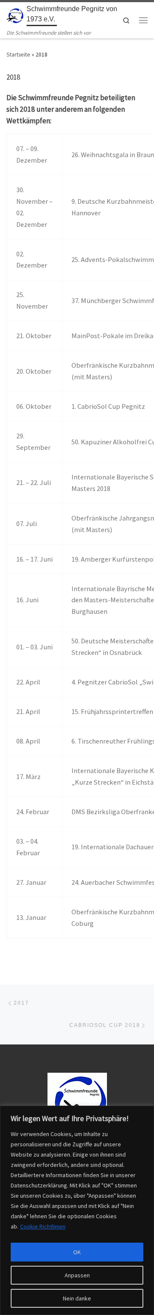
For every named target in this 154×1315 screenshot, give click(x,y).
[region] (77, 1210)
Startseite (18, 54)
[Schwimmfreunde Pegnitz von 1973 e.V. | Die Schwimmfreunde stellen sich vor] (15, 15)
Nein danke (77, 1298)
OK (77, 1252)
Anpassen (77, 1275)
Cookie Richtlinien (42, 1226)
